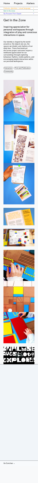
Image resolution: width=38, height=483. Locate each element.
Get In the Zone (9, 11)
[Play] (18, 355)
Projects (18, 3)
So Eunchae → (9, 463)
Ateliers (30, 3)
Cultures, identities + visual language (16, 8)
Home (6, 3)
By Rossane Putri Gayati (12, 14)
